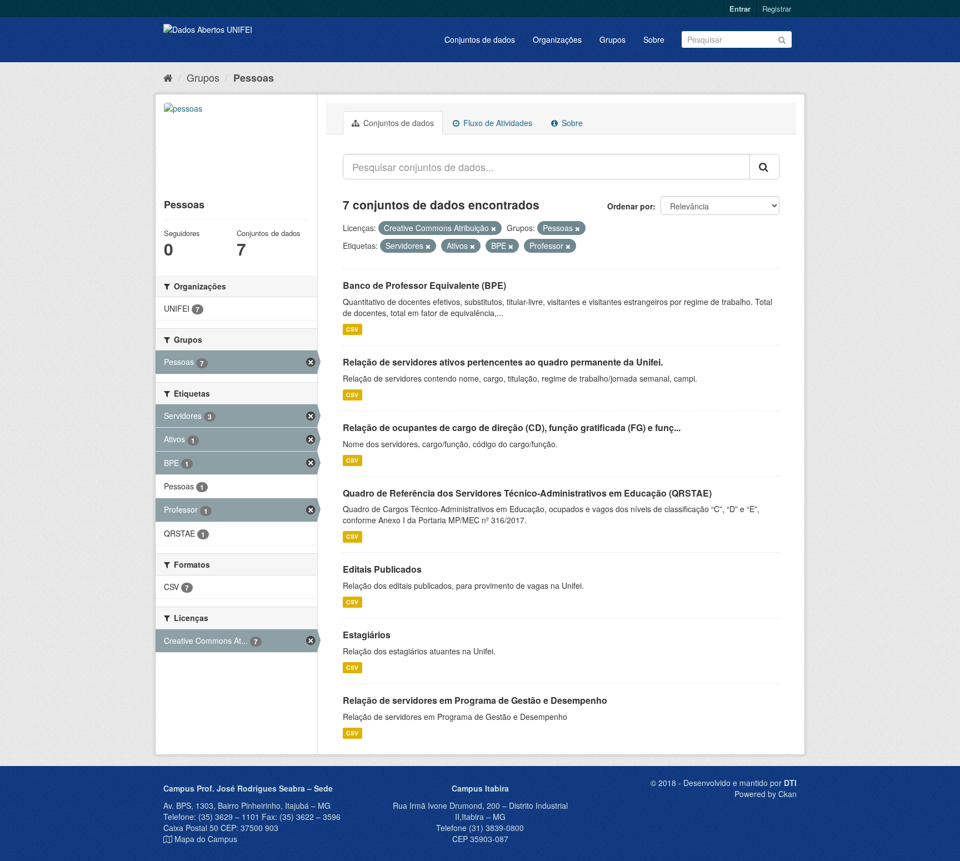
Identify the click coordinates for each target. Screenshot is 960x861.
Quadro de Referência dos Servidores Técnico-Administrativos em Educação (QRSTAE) (527, 493)
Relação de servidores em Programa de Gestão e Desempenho (475, 700)
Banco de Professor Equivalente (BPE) (424, 285)
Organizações (557, 39)
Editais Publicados (382, 569)
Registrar (776, 8)
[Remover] (493, 228)
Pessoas (253, 78)
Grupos (612, 39)
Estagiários (367, 634)
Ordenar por (630, 206)
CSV (352, 329)
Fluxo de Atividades (496, 122)
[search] (764, 166)
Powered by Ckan (765, 793)
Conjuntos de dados (479, 39)
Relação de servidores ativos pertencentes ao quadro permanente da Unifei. (503, 362)
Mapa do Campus (205, 838)
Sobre (653, 39)
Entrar (740, 8)
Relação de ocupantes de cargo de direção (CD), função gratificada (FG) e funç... (512, 427)
